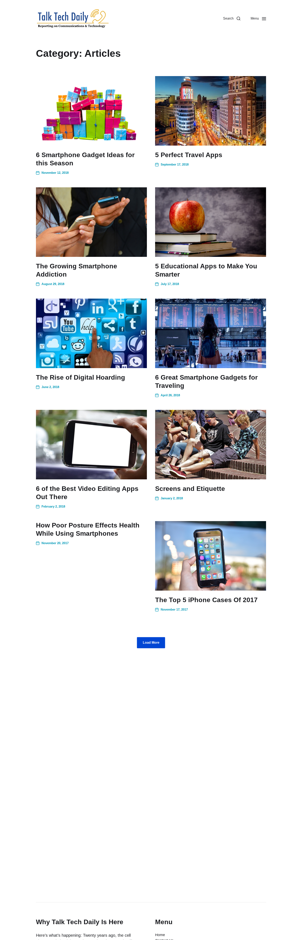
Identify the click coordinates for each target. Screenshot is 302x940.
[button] (232, 18)
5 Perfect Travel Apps (188, 155)
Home (160, 935)
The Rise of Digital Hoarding (80, 377)
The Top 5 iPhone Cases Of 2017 (206, 600)
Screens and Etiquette (190, 488)
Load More (151, 642)
